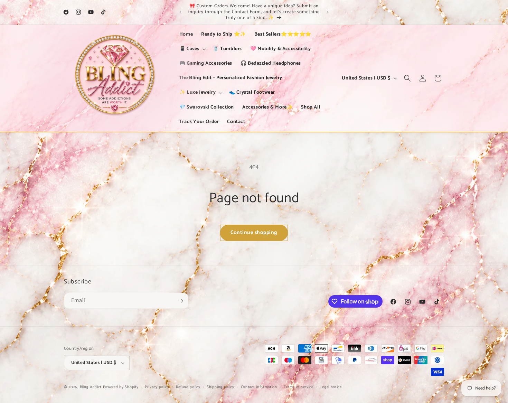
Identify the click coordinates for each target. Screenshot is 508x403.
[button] (192, 49)
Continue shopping (254, 232)
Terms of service (298, 387)
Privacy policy (157, 387)
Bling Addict (91, 387)
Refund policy (188, 387)
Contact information (259, 387)
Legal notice (330, 387)
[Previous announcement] (180, 12)
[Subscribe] (180, 301)
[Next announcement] (327, 12)
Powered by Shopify (121, 387)
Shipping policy (220, 387)
